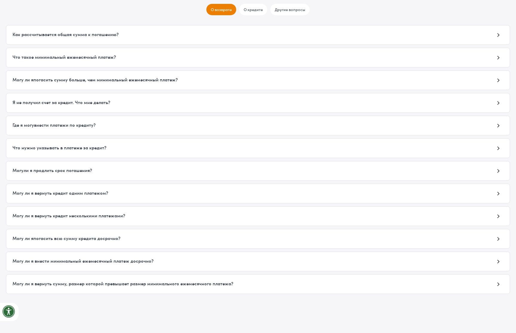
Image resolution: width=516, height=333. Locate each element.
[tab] (221, 9)
